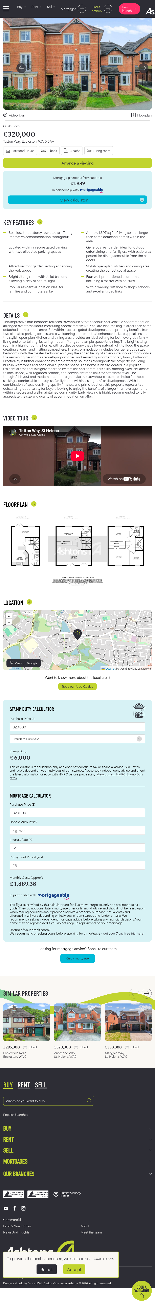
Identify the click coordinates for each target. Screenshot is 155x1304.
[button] (77, 634)
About (85, 1226)
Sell (8, 1150)
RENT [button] (24, 1085)
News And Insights (16, 1232)
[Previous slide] (21, 68)
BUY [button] (8, 1085)
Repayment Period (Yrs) (26, 856)
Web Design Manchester (52, 1283)
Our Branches (18, 1174)
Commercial (12, 1219)
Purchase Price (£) (22, 718)
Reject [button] (46, 1269)
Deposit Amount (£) (23, 821)
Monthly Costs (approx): (26, 877)
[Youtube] (6, 1208)
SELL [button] (41, 1085)
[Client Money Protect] (67, 1194)
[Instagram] (23, 1208)
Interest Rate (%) (21, 839)
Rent (8, 1139)
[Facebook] (14, 1208)
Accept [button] (74, 1269)
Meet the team (91, 1232)
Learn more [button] (104, 1258)
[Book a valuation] (142, 1291)
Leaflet (110, 668)
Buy (7, 1128)
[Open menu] (6, 8)
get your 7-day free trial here (123, 933)
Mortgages (15, 1161)
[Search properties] (89, 1100)
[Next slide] (143, 68)
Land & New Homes (17, 1226)
